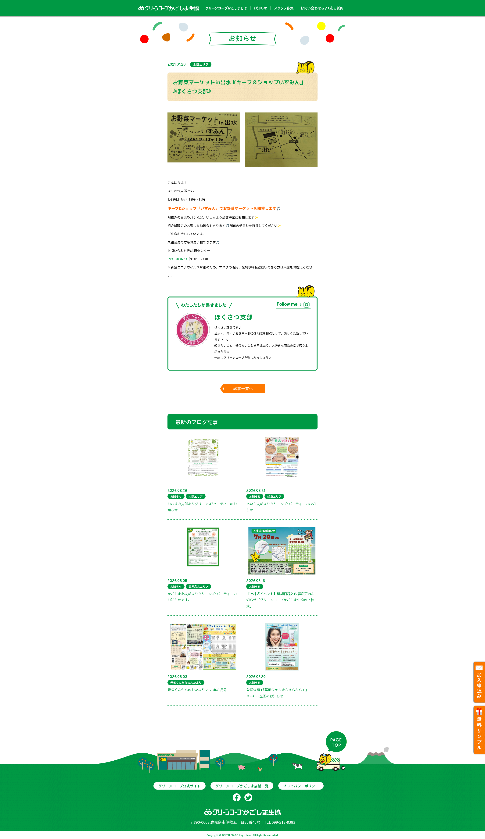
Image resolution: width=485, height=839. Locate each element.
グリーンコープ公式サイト (179, 785)
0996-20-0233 (177, 258)
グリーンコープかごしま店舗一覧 (242, 785)
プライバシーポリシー (301, 785)
